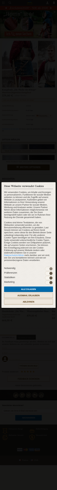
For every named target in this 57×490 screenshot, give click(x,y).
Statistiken (9, 277)
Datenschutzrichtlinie (14, 255)
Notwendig (9, 268)
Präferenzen (10, 272)
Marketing (9, 282)
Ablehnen (28, 301)
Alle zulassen (28, 289)
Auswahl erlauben (28, 295)
